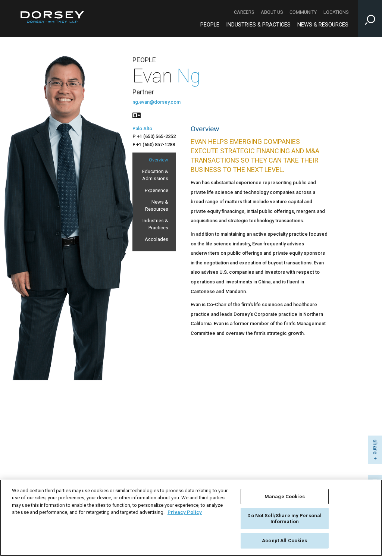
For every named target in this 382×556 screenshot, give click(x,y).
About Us (272, 12)
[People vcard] (136, 114)
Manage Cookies (284, 496)
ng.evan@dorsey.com (156, 102)
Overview (158, 160)
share (375, 447)
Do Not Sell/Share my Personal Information (284, 518)
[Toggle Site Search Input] (370, 18)
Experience (156, 190)
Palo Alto (142, 128)
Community (303, 12)
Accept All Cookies (284, 540)
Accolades (156, 239)
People (209, 25)
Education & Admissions (155, 175)
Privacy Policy (184, 512)
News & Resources (322, 25)
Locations (335, 12)
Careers (244, 12)
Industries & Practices (258, 25)
